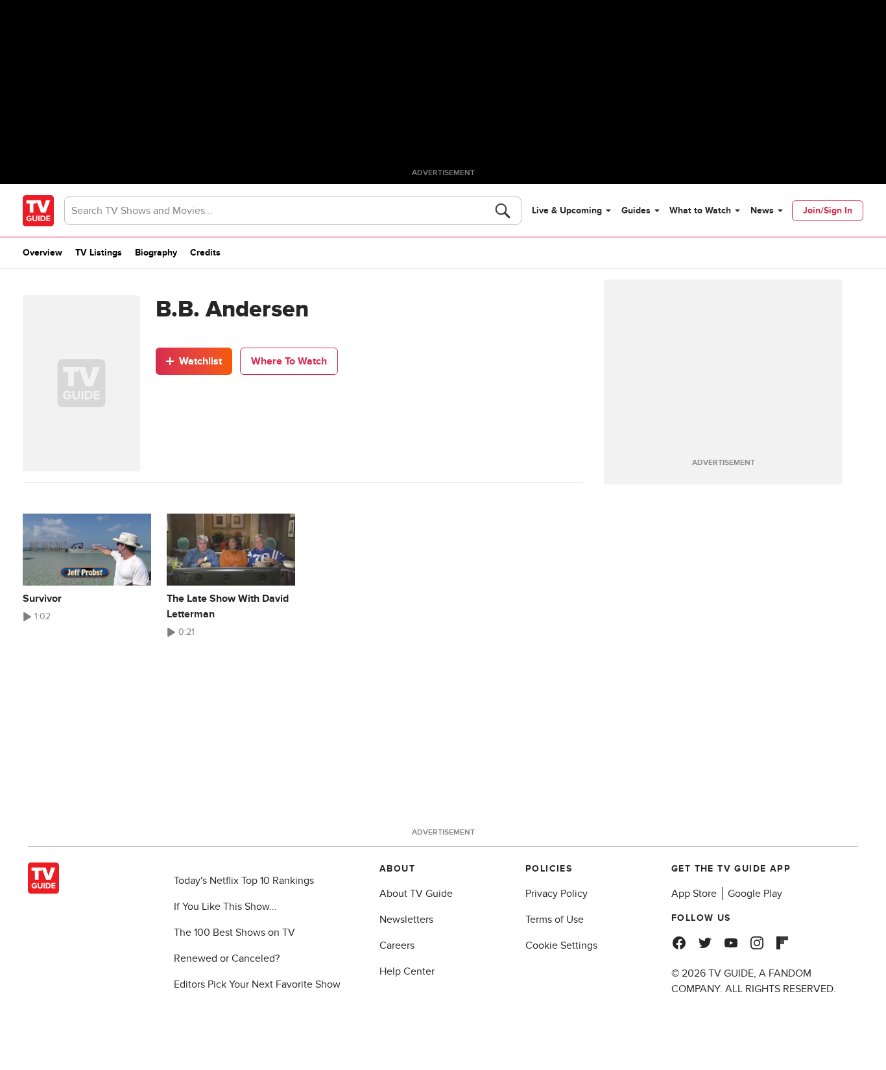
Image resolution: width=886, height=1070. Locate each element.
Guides (636, 210)
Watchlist (200, 361)
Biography (156, 252)
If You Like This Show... (225, 906)
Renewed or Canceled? (227, 958)
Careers (396, 945)
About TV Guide (416, 893)
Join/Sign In (827, 210)
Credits (205, 252)
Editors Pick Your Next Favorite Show (257, 984)
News (762, 210)
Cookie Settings (561, 945)
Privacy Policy (556, 893)
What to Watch (700, 210)
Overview (42, 252)
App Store (694, 893)
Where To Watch (289, 361)
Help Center (407, 971)
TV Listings (98, 252)
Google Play (755, 893)
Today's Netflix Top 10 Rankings (244, 880)
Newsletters (406, 919)
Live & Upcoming (567, 210)
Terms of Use (554, 919)
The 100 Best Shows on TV (234, 932)
